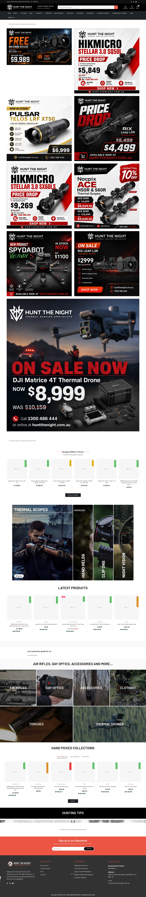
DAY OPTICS (70, 13)
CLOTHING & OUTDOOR (102, 13)
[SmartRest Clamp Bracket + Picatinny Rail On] (38, 772)
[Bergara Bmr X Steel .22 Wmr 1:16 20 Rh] (106, 469)
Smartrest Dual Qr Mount (130, 786)
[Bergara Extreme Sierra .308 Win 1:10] (62, 469)
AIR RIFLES (38, 13)
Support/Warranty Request (83, 874)
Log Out (43, 874)
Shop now (19, 576)
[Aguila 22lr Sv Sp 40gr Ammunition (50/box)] (46, 607)
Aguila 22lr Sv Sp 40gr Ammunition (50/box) (46, 624)
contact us (11, 17)
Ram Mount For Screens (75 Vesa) (107, 786)
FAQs (131, 13)
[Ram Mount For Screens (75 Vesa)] (107, 772)
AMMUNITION (48, 13)
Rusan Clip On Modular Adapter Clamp (126, 624)
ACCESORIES (90, 13)
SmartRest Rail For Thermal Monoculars (100, 624)
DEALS (15, 13)
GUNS (30, 13)
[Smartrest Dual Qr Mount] (130, 772)
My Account (44, 865)
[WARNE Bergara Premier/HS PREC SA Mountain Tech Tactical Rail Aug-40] (129, 469)
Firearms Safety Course (119, 13)
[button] (16, 631)
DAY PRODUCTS (75, 756)
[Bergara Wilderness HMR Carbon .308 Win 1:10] (39, 469)
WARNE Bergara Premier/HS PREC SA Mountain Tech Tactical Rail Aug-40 (129, 482)
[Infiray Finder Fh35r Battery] (61, 772)
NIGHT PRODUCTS (58, 13)
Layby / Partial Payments (82, 871)
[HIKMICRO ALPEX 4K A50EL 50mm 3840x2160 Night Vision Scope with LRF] (19, 607)
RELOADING (80, 13)
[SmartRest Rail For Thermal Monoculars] (100, 607)
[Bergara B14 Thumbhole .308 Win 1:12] (84, 469)
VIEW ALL (73, 801)
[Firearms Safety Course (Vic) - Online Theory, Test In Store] (73, 607)
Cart (41, 871)
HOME (9, 13)
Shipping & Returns (81, 865)
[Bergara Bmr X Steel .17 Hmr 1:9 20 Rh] (17, 469)
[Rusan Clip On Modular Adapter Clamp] (127, 607)
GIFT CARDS (24, 13)
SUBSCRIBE (89, 848)
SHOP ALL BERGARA (73, 495)
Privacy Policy (45, 868)
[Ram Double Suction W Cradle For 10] (84, 772)
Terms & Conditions (81, 868)
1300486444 (35, 1)
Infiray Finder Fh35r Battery (61, 786)
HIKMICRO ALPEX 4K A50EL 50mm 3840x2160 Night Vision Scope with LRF (15, 788)
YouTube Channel (80, 877)
